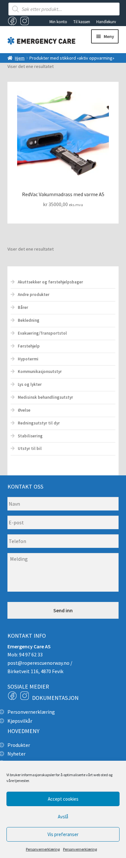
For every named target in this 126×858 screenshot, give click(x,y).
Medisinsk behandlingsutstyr (45, 397)
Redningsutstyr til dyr (39, 423)
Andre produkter (33, 294)
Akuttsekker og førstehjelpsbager (50, 282)
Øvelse (24, 410)
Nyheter (16, 753)
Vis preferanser (63, 834)
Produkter (18, 745)
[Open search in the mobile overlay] (64, 9)
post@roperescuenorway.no (38, 663)
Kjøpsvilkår (19, 721)
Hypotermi (28, 359)
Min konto (58, 21)
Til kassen (81, 21)
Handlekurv (106, 21)
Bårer (23, 307)
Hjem (20, 58)
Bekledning (28, 320)
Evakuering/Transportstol (42, 333)
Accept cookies (63, 799)
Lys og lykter (30, 384)
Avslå (63, 817)
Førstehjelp (29, 346)
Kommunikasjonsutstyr (40, 371)
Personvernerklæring (43, 849)
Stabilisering (30, 436)
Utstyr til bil (30, 448)
